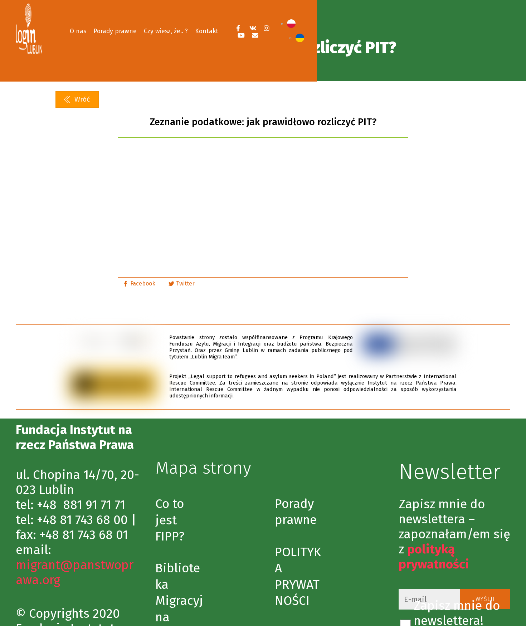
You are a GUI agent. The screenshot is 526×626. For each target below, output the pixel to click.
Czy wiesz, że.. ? (166, 31)
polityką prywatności (434, 557)
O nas (78, 31)
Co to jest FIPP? (170, 520)
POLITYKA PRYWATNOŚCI (298, 576)
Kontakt (206, 31)
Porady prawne (115, 31)
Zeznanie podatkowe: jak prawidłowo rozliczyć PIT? (263, 122)
